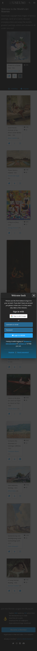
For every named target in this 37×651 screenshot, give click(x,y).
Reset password (23, 352)
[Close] (33, 295)
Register (11, 352)
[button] (18, 316)
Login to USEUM (19, 335)
